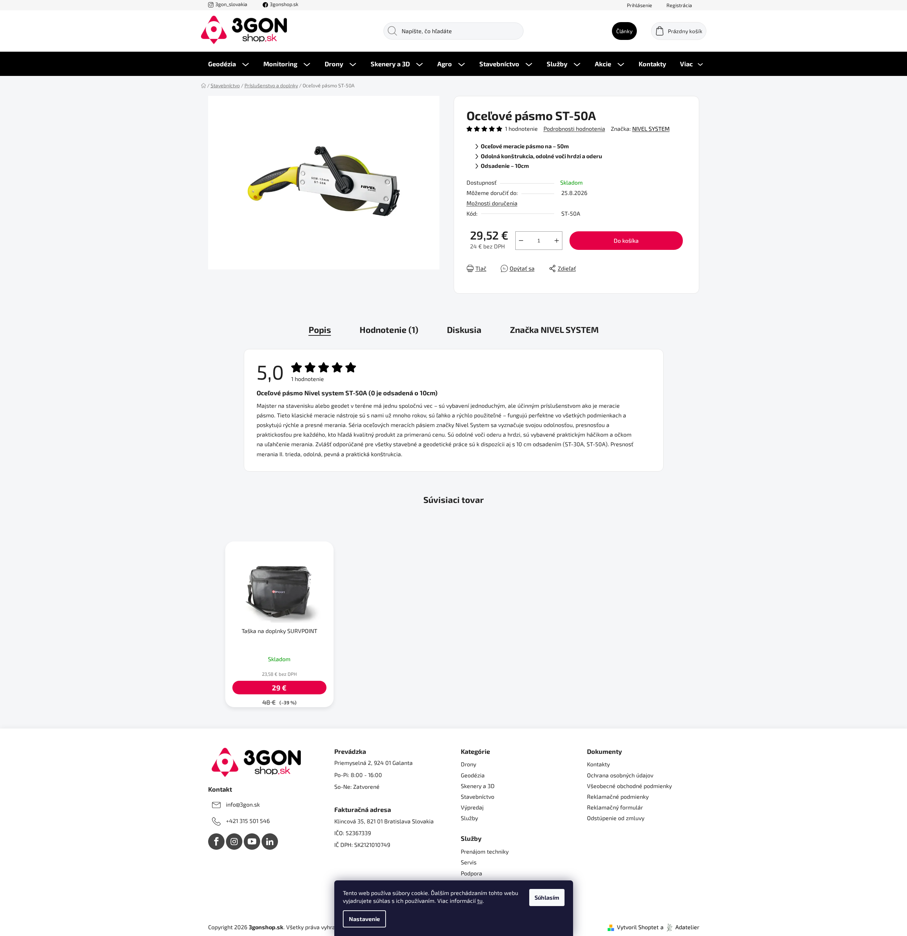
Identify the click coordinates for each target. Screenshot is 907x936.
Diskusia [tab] (464, 329)
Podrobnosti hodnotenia (574, 128)
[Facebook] (216, 841)
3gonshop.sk (284, 4)
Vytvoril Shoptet (638, 927)
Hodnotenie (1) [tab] (389, 329)
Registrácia (679, 5)
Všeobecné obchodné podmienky (629, 785)
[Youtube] (252, 841)
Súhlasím (547, 897)
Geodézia (473, 775)
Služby (469, 817)
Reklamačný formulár (615, 807)
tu (480, 900)
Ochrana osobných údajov (620, 775)
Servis (468, 862)
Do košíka (626, 240)
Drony (468, 764)
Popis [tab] (320, 329)
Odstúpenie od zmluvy (615, 817)
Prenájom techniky (485, 851)
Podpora (471, 873)
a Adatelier (679, 927)
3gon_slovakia (231, 4)
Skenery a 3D (478, 785)
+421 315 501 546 (248, 820)
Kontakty (598, 764)
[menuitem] (228, 64)
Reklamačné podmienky (618, 796)
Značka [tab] (554, 329)
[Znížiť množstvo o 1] (521, 241)
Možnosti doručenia (492, 203)
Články (624, 31)
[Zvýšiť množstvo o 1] (556, 241)
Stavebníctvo (477, 796)
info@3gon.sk (243, 804)
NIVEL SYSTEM (651, 128)
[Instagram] (234, 841)
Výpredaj (472, 807)
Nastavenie (364, 918)
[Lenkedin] (270, 841)
